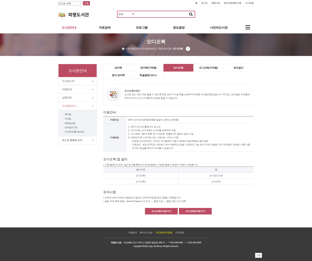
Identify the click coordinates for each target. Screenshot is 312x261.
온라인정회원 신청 (232, 3)
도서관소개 (68, 81)
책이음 (68, 114)
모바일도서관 (71, 127)
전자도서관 (70, 123)
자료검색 (104, 27)
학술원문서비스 (148, 75)
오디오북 (178, 67)
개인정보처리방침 (163, 232)
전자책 (118, 67)
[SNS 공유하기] (188, 49)
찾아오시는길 (146, 232)
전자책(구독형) (148, 67)
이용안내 (67, 89)
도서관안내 (69, 27)
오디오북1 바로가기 (161, 211)
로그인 (204, 3)
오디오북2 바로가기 (195, 211)
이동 (86, 3)
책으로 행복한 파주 (72, 140)
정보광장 (179, 27)
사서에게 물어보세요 (74, 131)
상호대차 (67, 97)
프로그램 (142, 27)
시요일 (68, 118)
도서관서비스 (69, 105)
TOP (258, 255)
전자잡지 (238, 67)
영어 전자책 (118, 75)
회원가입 (215, 3)
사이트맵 (249, 3)
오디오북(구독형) (208, 67)
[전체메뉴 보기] (247, 27)
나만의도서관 (219, 27)
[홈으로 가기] (123, 48)
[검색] (191, 14)
